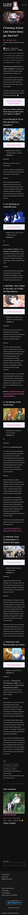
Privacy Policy (6, 874)
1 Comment (20, 50)
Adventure (7, 765)
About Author (5, 890)
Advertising (5, 876)
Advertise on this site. (14, 907)
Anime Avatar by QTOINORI (9, 895)
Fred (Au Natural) (9, 815)
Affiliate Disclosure (7, 879)
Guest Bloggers (6, 893)
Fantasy (6, 768)
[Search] (22, 5)
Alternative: (6, 861)
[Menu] (25, 5)
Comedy (15, 765)
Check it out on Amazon (14, 145)
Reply (18, 818)
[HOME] (3, 40)
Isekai (13, 768)
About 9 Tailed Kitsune (8, 888)
